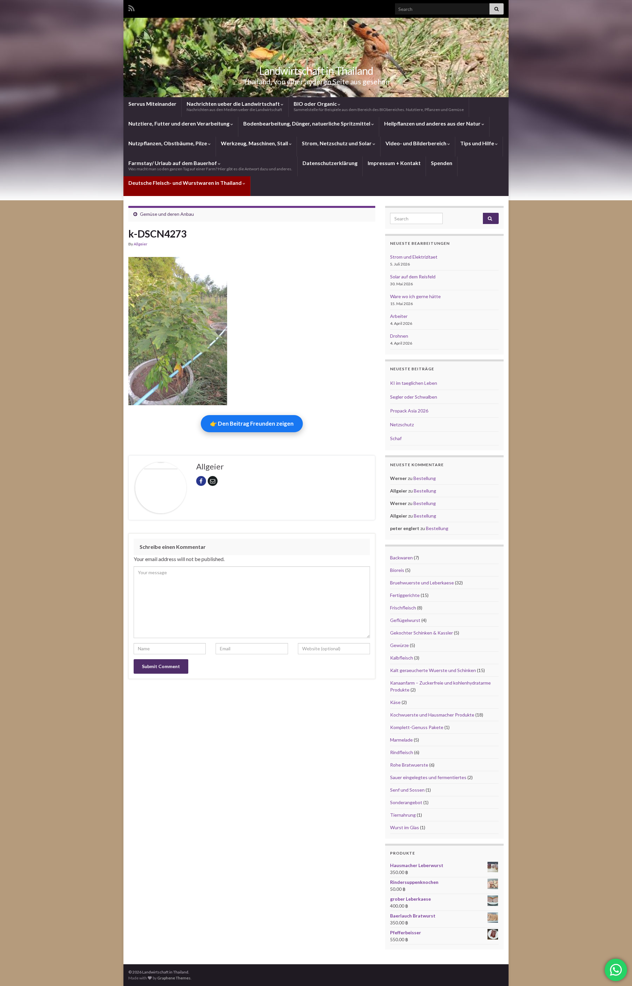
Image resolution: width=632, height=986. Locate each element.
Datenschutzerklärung (330, 163)
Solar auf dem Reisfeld (412, 276)
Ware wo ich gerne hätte (415, 296)
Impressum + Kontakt (394, 163)
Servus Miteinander (152, 103)
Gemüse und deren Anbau (167, 214)
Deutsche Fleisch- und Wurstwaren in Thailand (185, 183)
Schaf (396, 438)
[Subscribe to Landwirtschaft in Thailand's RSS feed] (131, 7)
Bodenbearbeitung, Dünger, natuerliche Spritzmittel (307, 123)
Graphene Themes (174, 977)
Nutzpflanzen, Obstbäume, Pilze (168, 143)
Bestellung (424, 478)
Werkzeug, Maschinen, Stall (255, 143)
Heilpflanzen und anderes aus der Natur (433, 123)
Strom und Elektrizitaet (413, 257)
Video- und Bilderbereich (416, 143)
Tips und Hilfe (477, 143)
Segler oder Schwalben (413, 397)
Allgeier (140, 243)
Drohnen (399, 336)
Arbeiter (399, 316)
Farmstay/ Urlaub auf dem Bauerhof (210, 165)
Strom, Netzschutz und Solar (337, 143)
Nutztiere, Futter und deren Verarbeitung (179, 123)
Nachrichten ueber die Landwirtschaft (234, 106)
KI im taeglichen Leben (413, 383)
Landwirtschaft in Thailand (316, 70)
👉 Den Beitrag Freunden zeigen (252, 423)
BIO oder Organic (379, 106)
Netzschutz (402, 424)
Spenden (441, 163)
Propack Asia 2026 (409, 410)
